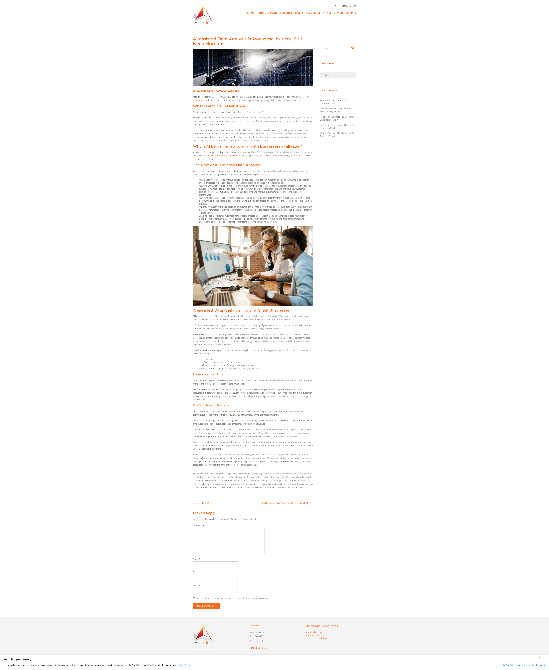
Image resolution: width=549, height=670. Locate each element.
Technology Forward (291, 12)
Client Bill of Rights (315, 632)
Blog (328, 12)
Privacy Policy (312, 635)
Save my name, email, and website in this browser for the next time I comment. (233, 598)
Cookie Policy (184, 665)
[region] (274, 662)
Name (196, 559)
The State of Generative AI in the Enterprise (227, 155)
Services (272, 12)
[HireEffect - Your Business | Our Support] (203, 15)
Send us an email (257, 647)
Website (196, 585)
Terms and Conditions (316, 638)
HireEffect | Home (255, 12)
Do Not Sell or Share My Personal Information (524, 665)
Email (196, 572)
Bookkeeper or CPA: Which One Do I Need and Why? (287, 503)
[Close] (539, 657)
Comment (198, 525)
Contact (338, 12)
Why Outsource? (315, 12)
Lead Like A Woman (203, 503)
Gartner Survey (200, 100)
